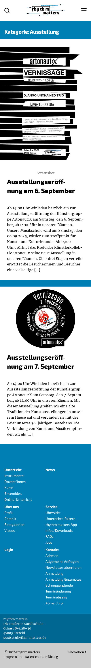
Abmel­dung (54, 603)
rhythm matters (28, 652)
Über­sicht (53, 512)
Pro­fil (8, 512)
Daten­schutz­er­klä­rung (41, 657)
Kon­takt (52, 549)
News (50, 469)
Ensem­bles (13, 493)
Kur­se (8, 487)
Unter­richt (13, 469)
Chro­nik (10, 518)
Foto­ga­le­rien (14, 524)
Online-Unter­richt (18, 499)
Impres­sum (13, 657)
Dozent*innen (15, 481)
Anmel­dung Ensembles (63, 579)
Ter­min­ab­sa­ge (56, 597)
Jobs (49, 542)
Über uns (11, 506)
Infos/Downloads (59, 530)
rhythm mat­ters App (61, 524)
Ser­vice (51, 506)
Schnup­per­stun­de (59, 585)
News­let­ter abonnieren (64, 567)
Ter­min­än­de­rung (58, 591)
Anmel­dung (54, 573)
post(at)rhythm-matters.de (24, 638)
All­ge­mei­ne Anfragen (62, 561)
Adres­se (52, 555)
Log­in (8, 549)
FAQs (49, 536)
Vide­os (9, 530)
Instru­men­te (13, 475)
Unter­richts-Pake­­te (60, 518)
